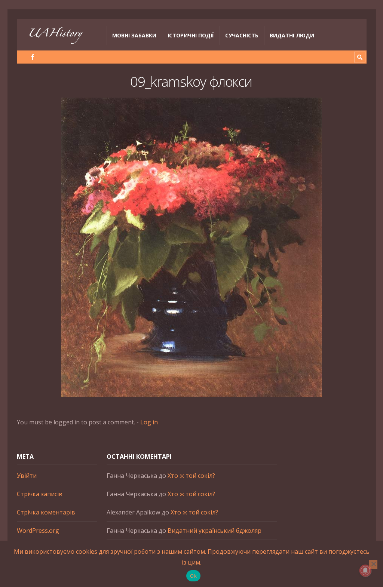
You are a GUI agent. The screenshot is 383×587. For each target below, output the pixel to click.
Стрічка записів (39, 494)
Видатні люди (292, 35)
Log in (149, 422)
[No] (373, 564)
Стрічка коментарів (46, 512)
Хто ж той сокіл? (191, 475)
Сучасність (241, 35)
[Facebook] (32, 57)
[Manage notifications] (365, 571)
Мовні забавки (134, 35)
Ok (193, 576)
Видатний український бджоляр (214, 530)
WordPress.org (38, 530)
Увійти (27, 475)
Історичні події (191, 35)
